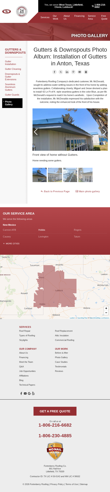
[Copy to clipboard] (86, 72)
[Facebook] (21, 393)
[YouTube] (25, 393)
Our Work (55, 17)
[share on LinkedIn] (67, 72)
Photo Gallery (9, 103)
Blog (21, 380)
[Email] (79, 72)
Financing (79, 16)
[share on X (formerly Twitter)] (60, 72)
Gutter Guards (12, 95)
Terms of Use (71, 484)
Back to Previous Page (56, 191)
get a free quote (55, 411)
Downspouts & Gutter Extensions (12, 77)
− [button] (106, 313)
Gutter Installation (10, 62)
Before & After (61, 353)
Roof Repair (24, 331)
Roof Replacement (63, 331)
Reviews (59, 371)
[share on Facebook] (54, 72)
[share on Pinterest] (73, 72)
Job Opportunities (27, 371)
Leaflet (72, 318)
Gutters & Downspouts (13, 51)
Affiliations (24, 375)
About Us (67, 17)
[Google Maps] (29, 393)
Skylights (23, 340)
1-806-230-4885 (55, 435)
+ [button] (106, 308)
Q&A (21, 366)
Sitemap (84, 484)
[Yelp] (33, 393)
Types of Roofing (27, 335)
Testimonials (61, 366)
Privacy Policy (57, 484)
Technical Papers (27, 385)
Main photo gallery (89, 191)
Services (45, 17)
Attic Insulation (62, 335)
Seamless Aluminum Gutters (10, 87)
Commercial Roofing (64, 340)
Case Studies (61, 362)
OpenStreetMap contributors (99, 318)
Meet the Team (26, 362)
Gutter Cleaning (13, 69)
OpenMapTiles (82, 318)
